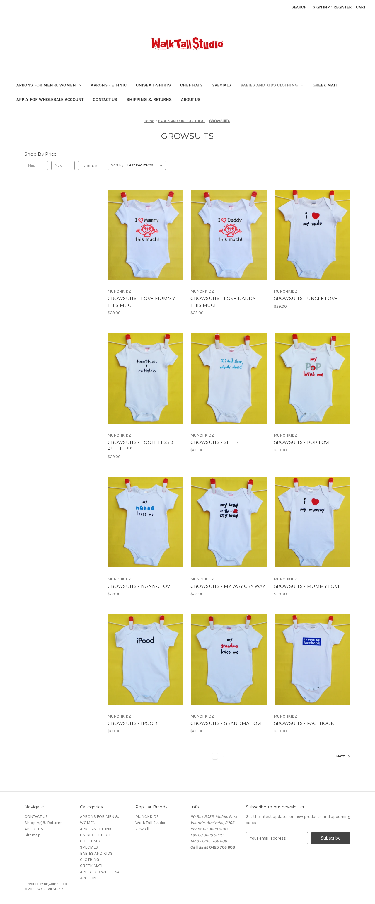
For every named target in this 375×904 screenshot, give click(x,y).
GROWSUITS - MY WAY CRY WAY (227, 586)
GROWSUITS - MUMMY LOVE (307, 586)
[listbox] (146, 165)
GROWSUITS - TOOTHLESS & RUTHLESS (140, 446)
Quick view (140, 224)
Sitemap (32, 835)
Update (89, 165)
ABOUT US (190, 99)
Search (299, 7)
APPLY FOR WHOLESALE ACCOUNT (49, 99)
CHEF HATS (191, 85)
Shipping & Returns (149, 99)
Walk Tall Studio (150, 822)
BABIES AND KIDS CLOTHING (269, 85)
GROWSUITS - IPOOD (132, 723)
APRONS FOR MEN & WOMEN (46, 85)
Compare (144, 235)
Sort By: (117, 165)
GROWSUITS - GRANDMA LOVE (226, 723)
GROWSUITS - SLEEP (214, 442)
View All (142, 828)
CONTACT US (105, 99)
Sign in (320, 7)
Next (341, 756)
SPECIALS (221, 85)
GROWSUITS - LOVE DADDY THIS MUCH (222, 302)
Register (342, 7)
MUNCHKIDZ (147, 816)
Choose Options (145, 245)
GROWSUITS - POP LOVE (302, 442)
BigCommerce (55, 884)
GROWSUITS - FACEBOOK (304, 723)
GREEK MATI (325, 85)
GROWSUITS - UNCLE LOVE (306, 298)
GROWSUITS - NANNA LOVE (140, 586)
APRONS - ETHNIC (109, 85)
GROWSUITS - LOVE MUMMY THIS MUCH (141, 302)
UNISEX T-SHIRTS (153, 85)
